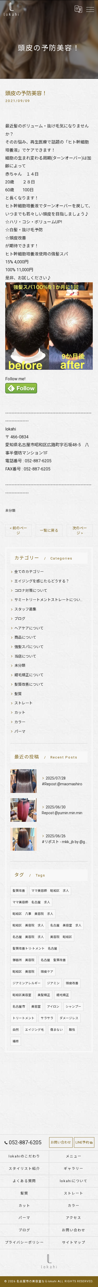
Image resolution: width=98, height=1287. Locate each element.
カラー (19, 722)
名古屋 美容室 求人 (66, 925)
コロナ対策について (30, 590)
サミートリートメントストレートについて (49, 600)
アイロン (53, 1006)
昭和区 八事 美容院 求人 (33, 914)
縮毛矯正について (29, 675)
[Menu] (90, 9)
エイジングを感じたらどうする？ (41, 581)
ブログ (19, 619)
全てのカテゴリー (29, 572)
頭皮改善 (72, 983)
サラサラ (47, 1018)
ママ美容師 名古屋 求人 (31, 902)
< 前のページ (18, 530)
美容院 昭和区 (61, 937)
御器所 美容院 (23, 960)
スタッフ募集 (25, 609)
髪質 (18, 694)
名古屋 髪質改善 (53, 960)
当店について (25, 656)
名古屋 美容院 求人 (28, 937)
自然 (16, 1030)
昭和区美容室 (22, 995)
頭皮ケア (47, 971)
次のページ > (79, 530)
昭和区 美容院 (23, 971)
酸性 (72, 1030)
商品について (25, 637)
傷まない (56, 1030)
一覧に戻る (49, 530)
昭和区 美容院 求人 (28, 925)
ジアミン (53, 983)
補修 (16, 1041)
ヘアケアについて (29, 628)
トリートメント (23, 1018)
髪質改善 (19, 891)
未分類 (10, 510)
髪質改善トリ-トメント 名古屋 (35, 948)
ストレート (23, 703)
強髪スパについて (29, 647)
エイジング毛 (34, 1030)
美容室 (36, 1006)
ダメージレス (69, 1018)
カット (19, 712)
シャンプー (73, 1006)
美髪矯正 (44, 995)
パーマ (19, 731)
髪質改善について (29, 684)
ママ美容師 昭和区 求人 (50, 891)
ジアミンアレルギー (27, 983)
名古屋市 (19, 1006)
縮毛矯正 (62, 995)
